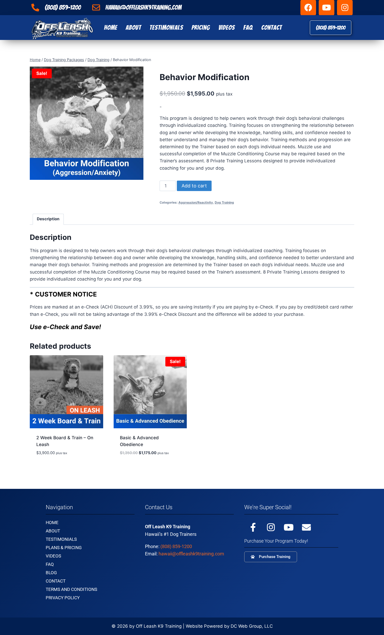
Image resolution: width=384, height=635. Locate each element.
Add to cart (194, 185)
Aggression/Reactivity (195, 202)
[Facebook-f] (253, 527)
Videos (226, 27)
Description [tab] (48, 218)
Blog (51, 572)
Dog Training (224, 202)
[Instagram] (271, 527)
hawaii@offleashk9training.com (191, 553)
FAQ (248, 27)
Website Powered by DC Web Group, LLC (229, 626)
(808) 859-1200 (176, 546)
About (133, 27)
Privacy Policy (63, 597)
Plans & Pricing (64, 547)
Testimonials (166, 27)
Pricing (200, 27)
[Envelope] (306, 527)
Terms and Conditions (71, 589)
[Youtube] (289, 527)
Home (110, 27)
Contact (271, 27)
